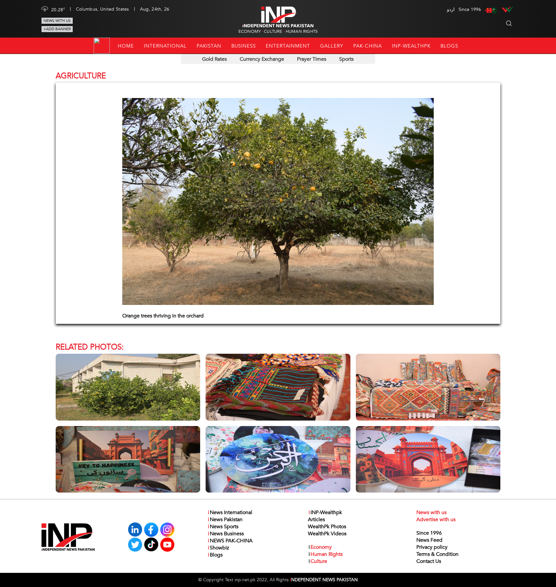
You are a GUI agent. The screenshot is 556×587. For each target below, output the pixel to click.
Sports (346, 59)
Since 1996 (429, 533)
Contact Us (428, 561)
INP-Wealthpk (411, 46)
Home (126, 46)
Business (243, 46)
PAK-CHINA (367, 46)
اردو (451, 9)
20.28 (58, 9)
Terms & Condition (437, 554)
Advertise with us (436, 519)
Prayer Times (311, 59)
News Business (226, 533)
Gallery (331, 46)
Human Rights (302, 31)
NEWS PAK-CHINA (230, 540)
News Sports (223, 526)
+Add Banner (57, 28)
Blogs (449, 46)
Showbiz (218, 547)
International (165, 46)
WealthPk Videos (327, 533)
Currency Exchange (262, 59)
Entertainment (288, 46)
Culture (273, 31)
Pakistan (209, 46)
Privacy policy (432, 547)
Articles (316, 519)
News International (230, 512)
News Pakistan (225, 519)
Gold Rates (214, 59)
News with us (57, 20)
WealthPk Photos (327, 526)
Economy (249, 31)
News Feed (429, 540)
